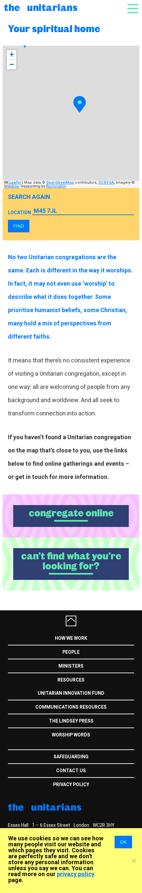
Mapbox (11, 186)
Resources (71, 680)
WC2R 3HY (104, 825)
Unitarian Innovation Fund (71, 693)
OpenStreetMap (60, 182)
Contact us (71, 770)
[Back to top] (71, 621)
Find (18, 226)
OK (123, 842)
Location (19, 212)
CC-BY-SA (106, 182)
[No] (133, 860)
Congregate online (71, 513)
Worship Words (71, 734)
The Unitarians (41, 7)
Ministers (71, 666)
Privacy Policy (71, 784)
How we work (71, 638)
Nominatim (56, 186)
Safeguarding (71, 756)
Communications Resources (71, 707)
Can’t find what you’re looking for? (71, 561)
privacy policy (75, 874)
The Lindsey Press (71, 721)
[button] (79, 104)
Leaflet (14, 182)
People (71, 652)
